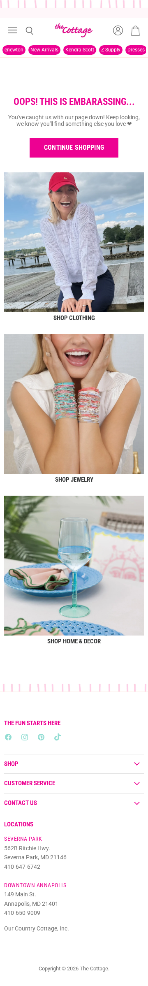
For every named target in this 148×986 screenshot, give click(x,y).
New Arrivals (44, 50)
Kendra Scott (79, 50)
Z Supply (110, 50)
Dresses (136, 50)
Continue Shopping (74, 147)
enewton (14, 50)
